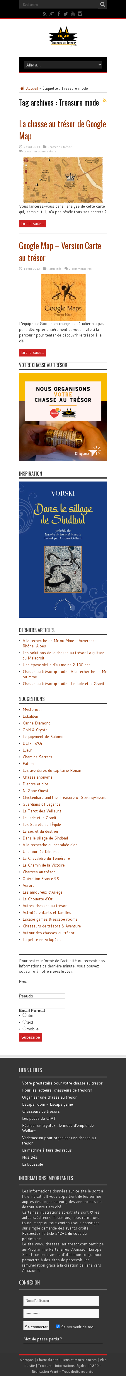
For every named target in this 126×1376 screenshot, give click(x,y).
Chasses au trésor (59, 147)
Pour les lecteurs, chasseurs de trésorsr (57, 1090)
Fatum (28, 763)
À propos (27, 1359)
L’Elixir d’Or (32, 743)
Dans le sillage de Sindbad (45, 838)
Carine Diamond (36, 723)
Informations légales (70, 1365)
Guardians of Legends (42, 804)
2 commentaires (80, 268)
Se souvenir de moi (77, 1327)
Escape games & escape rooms (50, 919)
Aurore (29, 885)
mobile (32, 1029)
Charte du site (47, 1359)
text (29, 1022)
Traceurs (45, 1365)
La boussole (32, 1164)
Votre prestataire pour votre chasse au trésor (62, 1083)
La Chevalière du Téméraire (46, 858)
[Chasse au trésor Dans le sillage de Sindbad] (63, 616)
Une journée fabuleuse (42, 851)
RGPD (94, 1365)
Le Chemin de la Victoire (44, 865)
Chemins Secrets (37, 756)
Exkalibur (30, 716)
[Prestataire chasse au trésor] (63, 459)
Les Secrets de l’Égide (42, 824)
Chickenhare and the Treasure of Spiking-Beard (64, 797)
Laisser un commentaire (40, 151)
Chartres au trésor (39, 871)
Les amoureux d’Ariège (42, 892)
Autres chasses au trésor (45, 905)
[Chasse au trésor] (63, 42)
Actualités (54, 268)
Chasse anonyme (37, 777)
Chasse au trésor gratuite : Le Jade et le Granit (64, 683)
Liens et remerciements (79, 1359)
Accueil (31, 88)
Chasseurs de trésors (41, 1111)
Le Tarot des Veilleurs (42, 811)
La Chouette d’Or (37, 899)
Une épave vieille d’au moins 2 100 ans (57, 664)
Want (54, 1371)
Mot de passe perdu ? (42, 1339)
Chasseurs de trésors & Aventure (52, 926)
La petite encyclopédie (42, 939)
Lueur (27, 750)
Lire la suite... (32, 223)
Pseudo (26, 996)
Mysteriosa (32, 709)
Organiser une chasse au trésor (49, 1097)
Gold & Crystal (35, 729)
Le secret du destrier (41, 831)
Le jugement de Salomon (44, 736)
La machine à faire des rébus (47, 1150)
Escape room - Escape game (47, 1104)
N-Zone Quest (36, 790)
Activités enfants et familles (47, 912)
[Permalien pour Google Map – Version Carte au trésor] (63, 319)
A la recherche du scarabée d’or (50, 844)
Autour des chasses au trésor (48, 932)
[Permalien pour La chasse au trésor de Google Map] (63, 202)
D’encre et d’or (35, 784)
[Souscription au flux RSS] (104, 100)
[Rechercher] (102, 4)
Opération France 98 (41, 878)
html (30, 1015)
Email (24, 981)
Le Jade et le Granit (40, 817)
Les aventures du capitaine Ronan (52, 770)
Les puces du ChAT (39, 1118)
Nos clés (29, 1157)
